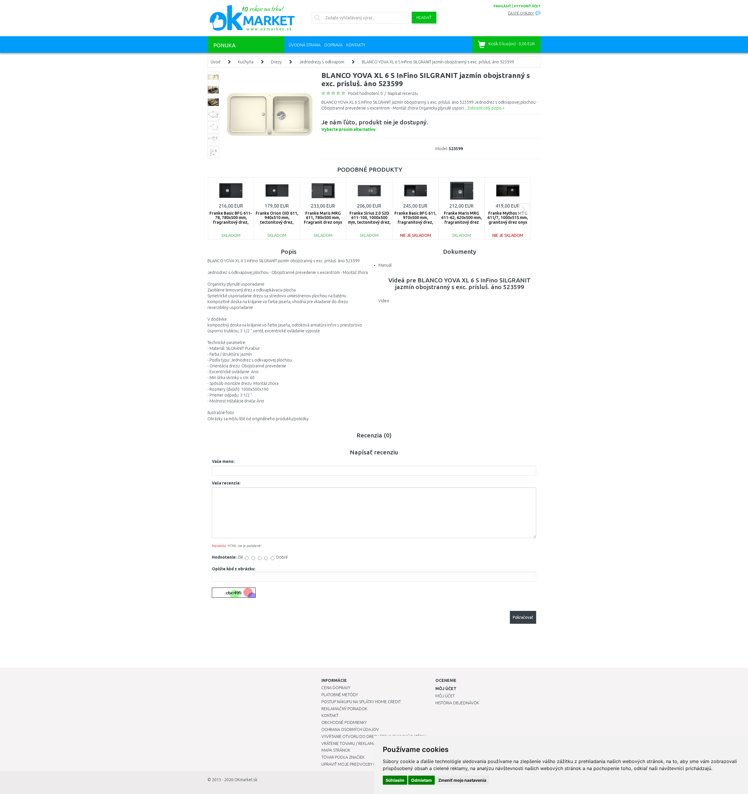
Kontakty (355, 45)
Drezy (276, 62)
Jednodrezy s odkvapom (321, 62)
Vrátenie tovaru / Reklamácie (351, 743)
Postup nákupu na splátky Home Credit (361, 701)
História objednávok (457, 703)
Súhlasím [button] (395, 780)
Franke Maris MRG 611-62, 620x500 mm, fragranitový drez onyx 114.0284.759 (461, 220)
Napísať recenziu (403, 93)
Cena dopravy (335, 687)
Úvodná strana (305, 45)
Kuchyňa (245, 62)
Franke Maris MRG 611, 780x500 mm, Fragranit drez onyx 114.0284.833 (323, 220)
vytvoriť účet (527, 6)
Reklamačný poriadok (344, 708)
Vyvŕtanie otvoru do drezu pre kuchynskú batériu (373, 736)
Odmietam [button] (421, 780)
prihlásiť (502, 6)
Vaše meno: (223, 461)
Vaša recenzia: (226, 483)
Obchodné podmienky (344, 722)
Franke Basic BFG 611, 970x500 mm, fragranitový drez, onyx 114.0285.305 (415, 220)
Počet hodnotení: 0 (365, 93)
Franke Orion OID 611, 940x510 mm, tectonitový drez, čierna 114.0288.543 (277, 220)
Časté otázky (521, 13)
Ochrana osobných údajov (350, 729)
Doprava (333, 45)
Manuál (385, 265)
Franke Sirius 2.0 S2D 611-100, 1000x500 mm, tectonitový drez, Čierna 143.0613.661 (369, 220)
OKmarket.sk (245, 779)
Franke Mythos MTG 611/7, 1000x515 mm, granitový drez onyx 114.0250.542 (507, 220)
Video (383, 300)
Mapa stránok (335, 750)
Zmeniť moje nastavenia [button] (462, 780)
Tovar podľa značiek (343, 757)
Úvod (215, 62)
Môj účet (445, 696)
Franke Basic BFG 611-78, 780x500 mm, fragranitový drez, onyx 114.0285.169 (230, 220)
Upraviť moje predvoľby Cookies (355, 764)
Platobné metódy (339, 694)
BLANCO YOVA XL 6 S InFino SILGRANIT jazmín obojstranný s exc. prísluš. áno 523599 (438, 62)
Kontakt (329, 715)
